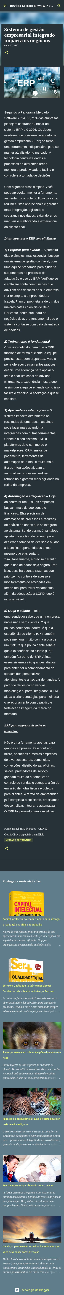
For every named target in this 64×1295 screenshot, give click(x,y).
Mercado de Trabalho (18, 840)
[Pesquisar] (59, 5)
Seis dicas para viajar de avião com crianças (28, 1185)
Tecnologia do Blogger (34, 1290)
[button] (6, 52)
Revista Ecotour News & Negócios (35, 6)
